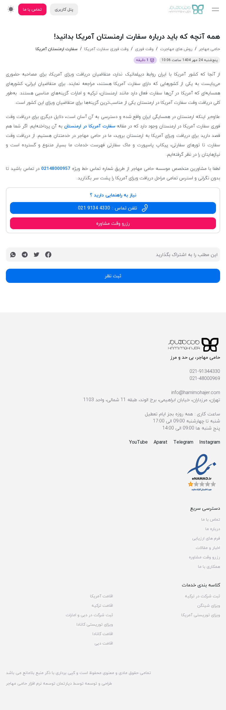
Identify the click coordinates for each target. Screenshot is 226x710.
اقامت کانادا (102, 634)
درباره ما (212, 529)
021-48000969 (205, 378)
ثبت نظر (113, 276)
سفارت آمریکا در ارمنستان (89, 126)
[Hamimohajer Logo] (186, 9)
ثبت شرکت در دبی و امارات (89, 615)
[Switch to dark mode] (11, 9)
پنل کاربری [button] (64, 9)
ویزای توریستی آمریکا (200, 615)
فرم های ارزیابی (206, 538)
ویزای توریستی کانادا (95, 624)
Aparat (160, 442)
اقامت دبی (103, 643)
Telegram (183, 442)
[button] (113, 208)
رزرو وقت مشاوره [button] (113, 223)
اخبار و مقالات (208, 548)
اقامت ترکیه (102, 606)
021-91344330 (205, 371)
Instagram (209, 442)
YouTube (138, 442)
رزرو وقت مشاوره (204, 557)
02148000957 (55, 168)
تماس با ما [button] (32, 9)
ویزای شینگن (208, 606)
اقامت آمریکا (101, 596)
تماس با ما (210, 519)
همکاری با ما (209, 567)
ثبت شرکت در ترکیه (202, 596)
